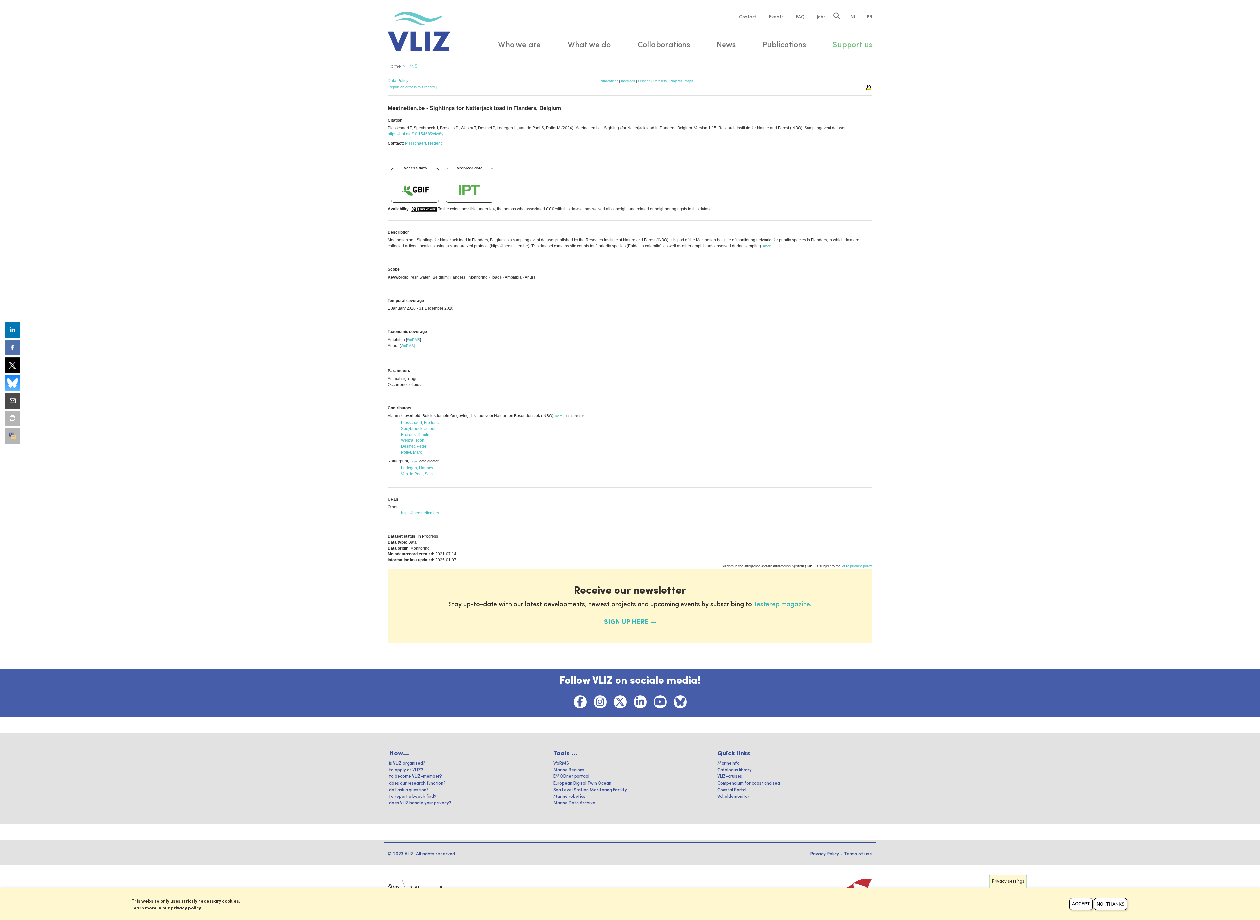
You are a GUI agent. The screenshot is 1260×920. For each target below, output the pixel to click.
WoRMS (413, 340)
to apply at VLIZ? (406, 770)
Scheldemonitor (733, 797)
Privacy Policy (824, 854)
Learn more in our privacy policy (166, 908)
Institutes (628, 81)
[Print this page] (869, 87)
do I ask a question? (409, 790)
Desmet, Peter (413, 446)
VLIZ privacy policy (857, 566)
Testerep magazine (781, 604)
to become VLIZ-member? (415, 776)
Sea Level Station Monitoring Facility (590, 790)
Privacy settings (1008, 881)
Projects (676, 81)
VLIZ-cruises (729, 776)
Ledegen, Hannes (417, 468)
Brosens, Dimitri (415, 434)
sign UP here (626, 622)
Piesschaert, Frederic (424, 143)
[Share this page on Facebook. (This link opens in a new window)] (12, 347)
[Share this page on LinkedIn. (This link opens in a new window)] (12, 330)
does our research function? (417, 783)
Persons (644, 81)
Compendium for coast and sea (748, 783)
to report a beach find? (412, 797)
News (726, 45)
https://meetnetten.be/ (420, 513)
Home (394, 66)
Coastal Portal (731, 790)
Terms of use (858, 854)
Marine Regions (568, 770)
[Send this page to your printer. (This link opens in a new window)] (12, 418)
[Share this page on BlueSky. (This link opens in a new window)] (12, 383)
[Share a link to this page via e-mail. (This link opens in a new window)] (12, 401)
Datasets (660, 81)
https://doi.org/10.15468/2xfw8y (415, 134)
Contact (748, 17)
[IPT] (469, 190)
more (559, 416)
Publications (609, 81)
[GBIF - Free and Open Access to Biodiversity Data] (415, 190)
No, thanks (1110, 904)
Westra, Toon (412, 440)
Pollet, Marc (411, 452)
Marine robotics (569, 797)
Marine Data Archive (574, 803)
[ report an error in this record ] (412, 87)
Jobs (821, 17)
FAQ (800, 17)
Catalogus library (734, 770)
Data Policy (398, 81)
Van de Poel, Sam (417, 474)
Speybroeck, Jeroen (419, 428)
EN (869, 17)
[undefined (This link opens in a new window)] (12, 436)
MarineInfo (728, 763)
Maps (689, 81)
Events (776, 17)
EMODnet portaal (571, 776)
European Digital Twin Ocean (582, 783)
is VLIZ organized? (407, 763)
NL (853, 17)
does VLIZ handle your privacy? (420, 803)
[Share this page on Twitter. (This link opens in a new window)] (12, 365)
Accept (1081, 904)
